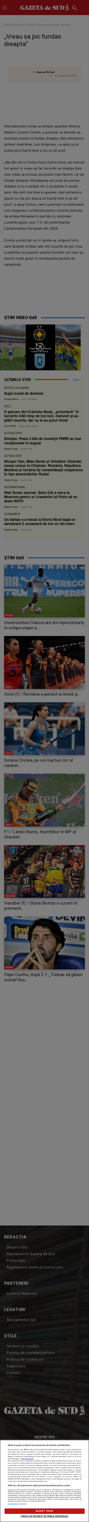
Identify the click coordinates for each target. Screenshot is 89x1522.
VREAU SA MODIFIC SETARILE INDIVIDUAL (44, 1516)
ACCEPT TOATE (44, 1510)
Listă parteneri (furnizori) (17, 1504)
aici (57, 1472)
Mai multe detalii (27, 1459)
